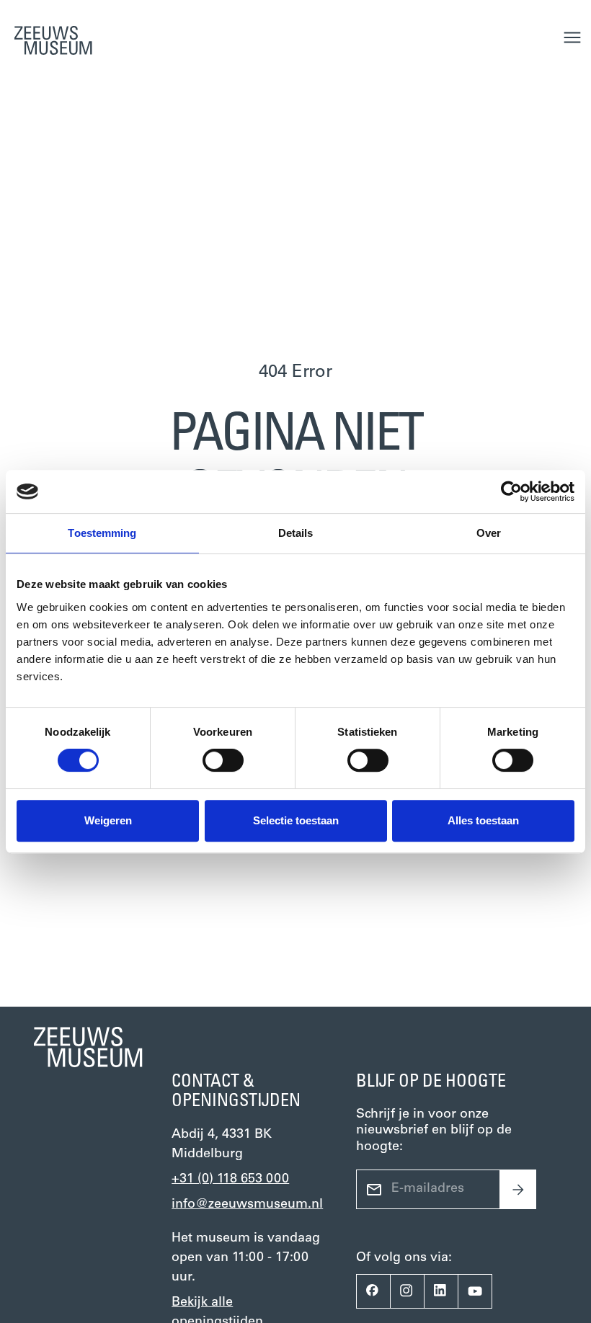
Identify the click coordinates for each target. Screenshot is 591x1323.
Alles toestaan (483, 820)
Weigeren (108, 820)
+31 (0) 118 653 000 (230, 1179)
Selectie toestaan (296, 820)
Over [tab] (488, 533)
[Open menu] (572, 37)
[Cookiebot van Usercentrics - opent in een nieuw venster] (511, 491)
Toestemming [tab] (102, 533)
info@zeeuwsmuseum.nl (247, 1204)
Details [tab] (296, 533)
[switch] (223, 760)
